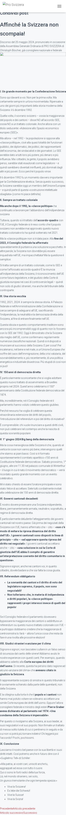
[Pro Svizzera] (15, 6)
